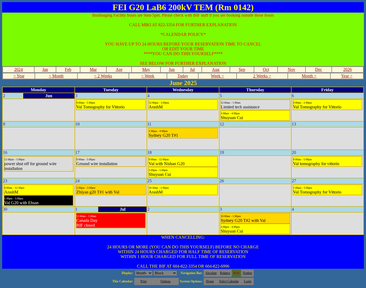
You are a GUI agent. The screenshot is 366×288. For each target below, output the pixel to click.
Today (182, 76)
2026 (347, 69)
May (146, 69)
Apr (119, 69)
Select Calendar (229, 281)
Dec (318, 69)
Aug (215, 69)
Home (210, 281)
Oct (266, 69)
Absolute (211, 273)
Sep (242, 69)
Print (143, 281)
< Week (147, 76)
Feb (68, 69)
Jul (192, 69)
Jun (172, 69)
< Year (18, 76)
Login (247, 281)
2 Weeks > (262, 76)
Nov (291, 69)
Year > (346, 76)
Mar (93, 69)
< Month (56, 76)
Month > (309, 76)
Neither (247, 273)
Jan (45, 69)
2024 (18, 69)
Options (165, 281)
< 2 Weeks (103, 76)
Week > (217, 76)
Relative (225, 273)
